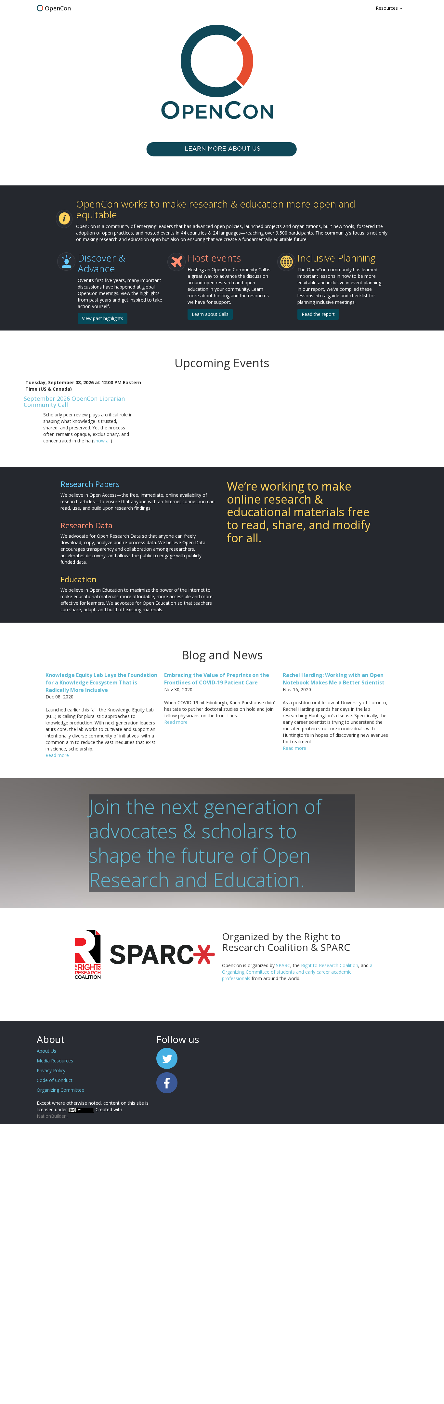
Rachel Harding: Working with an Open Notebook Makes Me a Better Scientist (334, 678)
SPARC (283, 965)
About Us (46, 1051)
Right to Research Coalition (329, 965)
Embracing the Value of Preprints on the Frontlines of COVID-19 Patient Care (216, 678)
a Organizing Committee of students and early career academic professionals (297, 971)
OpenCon (58, 8)
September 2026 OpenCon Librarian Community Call (74, 402)
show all (102, 441)
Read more (57, 755)
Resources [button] (387, 8)
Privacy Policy (51, 1070)
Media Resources (55, 1061)
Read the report (318, 314)
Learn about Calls (210, 314)
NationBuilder (51, 1116)
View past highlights (102, 318)
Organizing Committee (60, 1090)
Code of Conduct (54, 1080)
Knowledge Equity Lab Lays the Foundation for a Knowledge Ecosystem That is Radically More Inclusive (101, 682)
